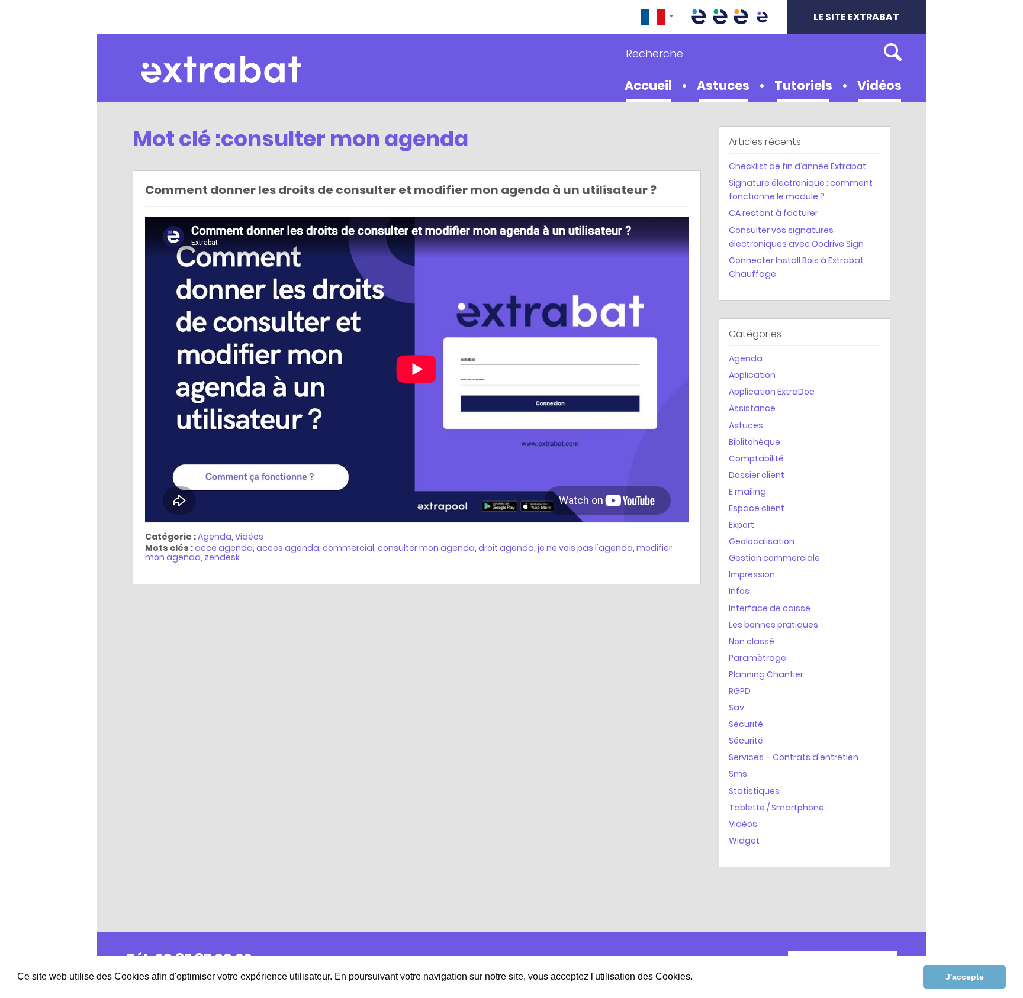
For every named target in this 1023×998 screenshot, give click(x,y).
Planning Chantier (766, 674)
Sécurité (746, 724)
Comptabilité (756, 458)
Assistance (752, 408)
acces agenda (287, 548)
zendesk (222, 557)
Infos (739, 591)
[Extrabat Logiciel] (762, 17)
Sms (738, 774)
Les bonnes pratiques (773, 625)
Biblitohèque (754, 442)
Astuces (723, 85)
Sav (736, 707)
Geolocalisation (761, 541)
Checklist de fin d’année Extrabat (797, 166)
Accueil (648, 85)
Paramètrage (757, 658)
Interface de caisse (769, 608)
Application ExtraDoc (772, 392)
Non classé (751, 641)
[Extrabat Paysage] (720, 17)
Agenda (214, 536)
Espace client (756, 508)
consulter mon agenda (426, 548)
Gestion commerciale (774, 558)
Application (752, 375)
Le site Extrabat (856, 17)
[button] (657, 17)
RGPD (740, 691)
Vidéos (879, 85)
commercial (348, 548)
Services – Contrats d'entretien (793, 757)
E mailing (747, 492)
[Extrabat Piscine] (699, 17)
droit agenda (506, 548)
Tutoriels (803, 85)
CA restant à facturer (773, 213)
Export (741, 525)
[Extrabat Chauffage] (741, 17)
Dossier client (756, 475)
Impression (752, 574)
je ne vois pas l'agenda (585, 548)
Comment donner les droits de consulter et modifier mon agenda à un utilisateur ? (401, 190)
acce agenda (224, 548)
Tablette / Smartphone (776, 807)
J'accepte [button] (964, 976)
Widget (744, 841)
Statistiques (754, 791)
